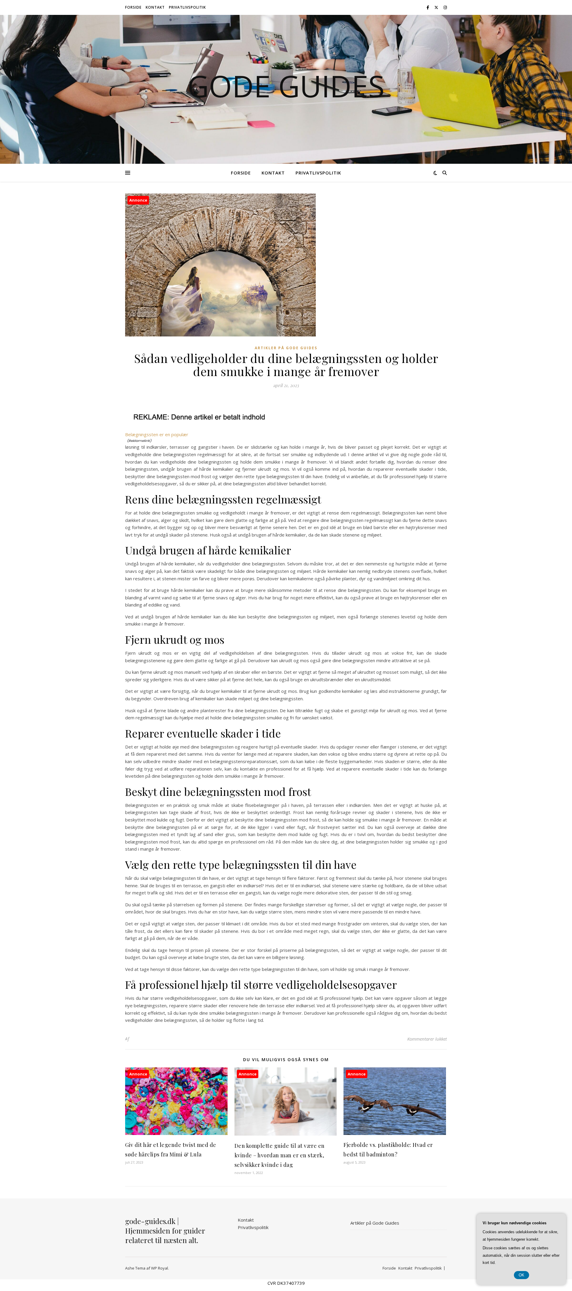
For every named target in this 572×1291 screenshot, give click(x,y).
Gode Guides (286, 86)
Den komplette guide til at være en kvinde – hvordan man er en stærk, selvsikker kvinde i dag (279, 1155)
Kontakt (155, 7)
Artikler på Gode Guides (286, 347)
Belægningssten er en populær (156, 434)
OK (521, 1275)
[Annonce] (176, 1133)
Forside (133, 7)
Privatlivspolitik (187, 7)
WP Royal (159, 1268)
